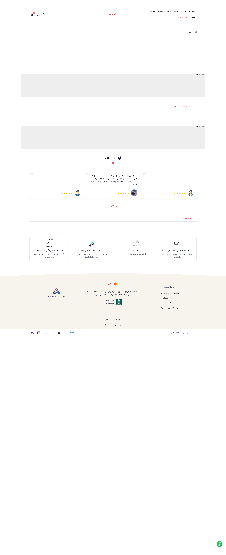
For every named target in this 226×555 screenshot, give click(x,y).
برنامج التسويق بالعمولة (170, 307)
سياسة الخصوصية (170, 303)
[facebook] (105, 325)
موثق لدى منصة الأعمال (56, 296)
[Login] (38, 14)
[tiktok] (110, 325)
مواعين (173, 332)
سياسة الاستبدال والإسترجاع (169, 293)
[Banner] (113, 52)
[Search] (43, 14)
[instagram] (120, 325)
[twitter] (115, 325)
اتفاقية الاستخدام (169, 298)
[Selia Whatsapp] (219, 544)
